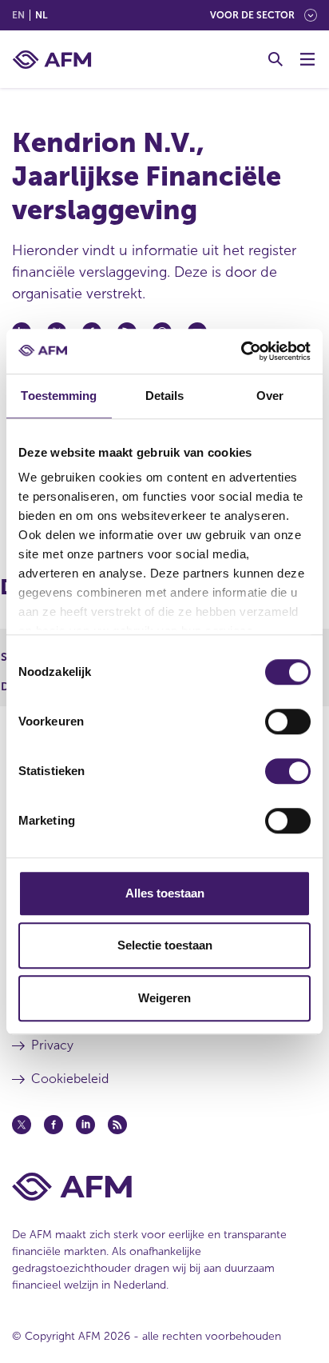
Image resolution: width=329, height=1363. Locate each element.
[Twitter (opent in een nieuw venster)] (21, 1124)
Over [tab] (269, 395)
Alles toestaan (164, 893)
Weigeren (164, 998)
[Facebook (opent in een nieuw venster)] (53, 1124)
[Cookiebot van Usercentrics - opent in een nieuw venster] (241, 351)
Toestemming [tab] (59, 395)
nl (41, 15)
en (18, 15)
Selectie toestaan (164, 945)
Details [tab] (164, 395)
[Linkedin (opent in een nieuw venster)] (85, 1124)
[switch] (288, 721)
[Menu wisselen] (307, 59)
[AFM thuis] (52, 59)
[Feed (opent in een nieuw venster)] (117, 1124)
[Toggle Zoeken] (275, 59)
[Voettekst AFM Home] (164, 1187)
